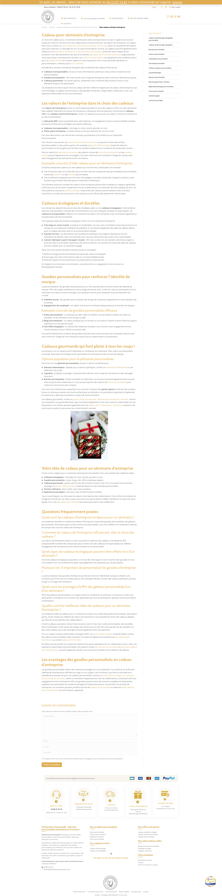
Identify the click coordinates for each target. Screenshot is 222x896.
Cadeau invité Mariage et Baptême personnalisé (161, 39)
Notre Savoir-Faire (139, 18)
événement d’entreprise (116, 367)
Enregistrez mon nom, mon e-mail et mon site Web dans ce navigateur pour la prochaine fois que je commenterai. (83, 759)
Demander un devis (145, 860)
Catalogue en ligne (144, 848)
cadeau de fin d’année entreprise (107, 54)
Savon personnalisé (156, 100)
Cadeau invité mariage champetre (161, 45)
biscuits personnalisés (108, 152)
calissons (58, 174)
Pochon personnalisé (156, 91)
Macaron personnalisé (157, 77)
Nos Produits (69, 18)
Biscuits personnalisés (157, 49)
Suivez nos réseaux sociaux (148, 865)
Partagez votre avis (145, 851)
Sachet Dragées (154, 96)
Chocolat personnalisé (157, 63)
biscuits (72, 174)
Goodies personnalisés (146, 837)
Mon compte (176, 7)
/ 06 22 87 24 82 (74, 7)
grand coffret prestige (100, 145)
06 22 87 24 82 (117, 2)
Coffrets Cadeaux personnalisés (160, 68)
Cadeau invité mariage (98, 848)
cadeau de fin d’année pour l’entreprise (106, 405)
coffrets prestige (72, 190)
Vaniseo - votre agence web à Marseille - (107, 895)
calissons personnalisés (93, 57)
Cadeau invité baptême (98, 851)
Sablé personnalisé (97, 837)
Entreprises (117, 18)
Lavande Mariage (155, 73)
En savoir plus (123, 895)
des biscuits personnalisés (106, 647)
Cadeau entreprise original (147, 832)
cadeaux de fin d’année (100, 687)
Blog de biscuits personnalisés (148, 846)
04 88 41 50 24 (48, 867)
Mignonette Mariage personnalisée (161, 86)
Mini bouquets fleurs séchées (159, 82)
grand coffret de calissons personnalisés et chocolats (84, 45)
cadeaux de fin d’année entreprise (82, 142)
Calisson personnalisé (156, 54)
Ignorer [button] (177, 2)
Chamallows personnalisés (158, 59)
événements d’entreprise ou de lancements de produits (77, 51)
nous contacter (77, 63)
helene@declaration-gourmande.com (57, 869)
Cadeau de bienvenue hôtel (148, 834)
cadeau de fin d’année (69, 502)
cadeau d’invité (55, 60)
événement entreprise (67, 152)
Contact (67, 23)
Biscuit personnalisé (97, 832)
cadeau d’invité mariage (60, 843)
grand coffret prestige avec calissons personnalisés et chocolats (100, 399)
